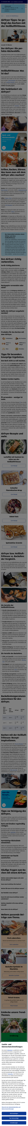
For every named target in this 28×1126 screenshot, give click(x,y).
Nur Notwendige (14, 1118)
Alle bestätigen (14, 1113)
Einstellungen (14, 1123)
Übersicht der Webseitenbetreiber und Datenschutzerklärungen (11, 1108)
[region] (14, 1084)
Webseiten (9, 1050)
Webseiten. (10, 1074)
